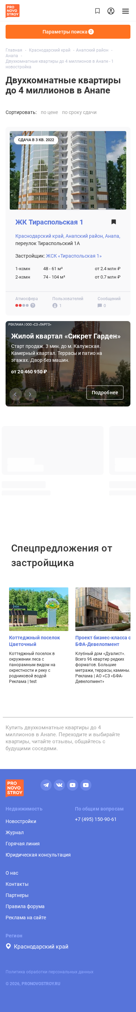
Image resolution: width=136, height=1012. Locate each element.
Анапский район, (85, 236)
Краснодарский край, (40, 236)
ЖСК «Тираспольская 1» (74, 256)
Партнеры (17, 895)
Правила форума (25, 906)
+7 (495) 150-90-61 (96, 819)
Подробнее (105, 392)
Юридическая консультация (38, 855)
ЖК (49, 222)
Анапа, (112, 236)
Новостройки (21, 821)
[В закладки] (114, 224)
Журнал (15, 832)
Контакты (17, 884)
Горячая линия (23, 843)
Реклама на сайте (26, 917)
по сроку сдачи (79, 112)
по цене (49, 112)
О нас (12, 873)
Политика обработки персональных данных (49, 971)
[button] (30, 394)
